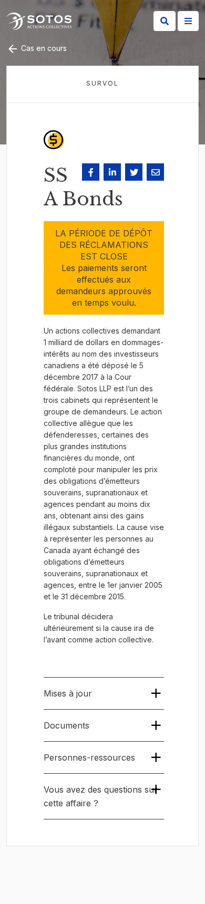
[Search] (164, 21)
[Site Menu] (188, 21)
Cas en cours (43, 48)
